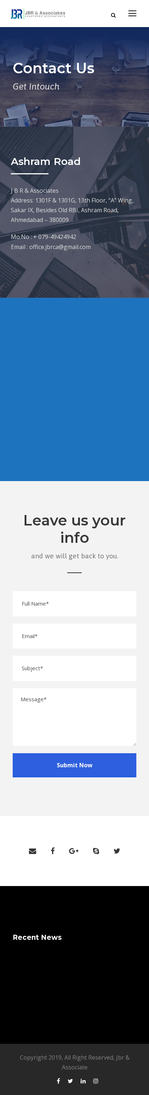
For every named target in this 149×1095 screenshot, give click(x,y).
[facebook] (53, 851)
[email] (32, 851)
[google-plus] (73, 851)
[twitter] (117, 851)
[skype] (96, 851)
